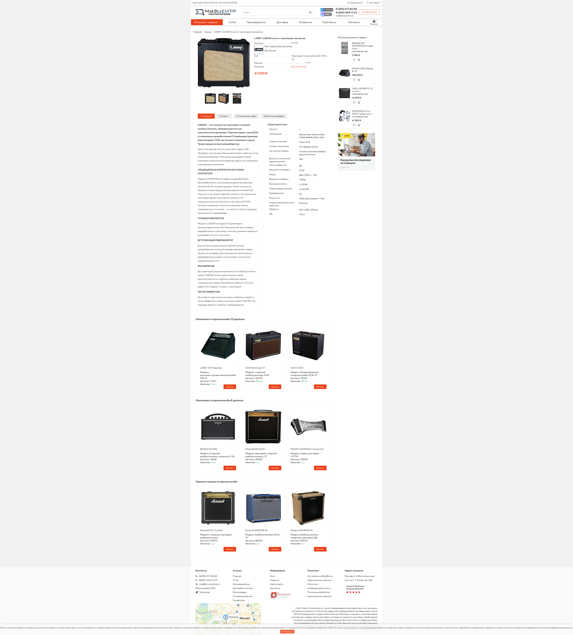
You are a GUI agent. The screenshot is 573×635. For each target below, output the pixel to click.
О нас (236, 580)
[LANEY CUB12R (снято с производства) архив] (210, 98)
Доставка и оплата (243, 588)
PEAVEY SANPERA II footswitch (307, 449)
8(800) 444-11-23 (208, 580)
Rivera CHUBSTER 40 (256, 530)
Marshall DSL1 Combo (211, 530)
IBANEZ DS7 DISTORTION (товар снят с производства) (362, 47)
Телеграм (204, 592)
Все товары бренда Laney (278, 46)
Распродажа (239, 592)
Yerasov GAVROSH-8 (301, 530)
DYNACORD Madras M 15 (362, 70)
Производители (256, 22)
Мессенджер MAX (205, 588)
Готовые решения (242, 596)
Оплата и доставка (246, 116)
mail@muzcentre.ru (345, 15)
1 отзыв (307, 62)
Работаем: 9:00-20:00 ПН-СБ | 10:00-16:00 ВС (215, 2)
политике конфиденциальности (555, 627)
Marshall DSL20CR (255, 449)
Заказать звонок (369, 12)
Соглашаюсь (287, 632)
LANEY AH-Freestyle (211, 367)
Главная (197, 31)
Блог (272, 576)
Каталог (207, 22)
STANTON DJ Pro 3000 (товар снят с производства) (362, 114)
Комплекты (329, 22)
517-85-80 (346, 8)
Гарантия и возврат (274, 116)
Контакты (354, 22)
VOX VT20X (297, 367)
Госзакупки (305, 22)
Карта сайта (276, 584)
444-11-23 (346, 12)
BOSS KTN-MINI (208, 449)
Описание (206, 116)
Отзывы (224, 116)
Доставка (282, 22)
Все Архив (270, 50)
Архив (207, 31)
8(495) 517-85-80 (208, 576)
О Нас (232, 22)
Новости (274, 580)
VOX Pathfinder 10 (255, 367)
